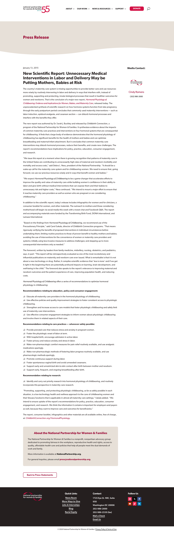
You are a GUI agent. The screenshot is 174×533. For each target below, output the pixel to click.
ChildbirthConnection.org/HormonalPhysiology (48, 418)
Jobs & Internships (71, 505)
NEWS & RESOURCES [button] (101, 9)
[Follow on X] (134, 499)
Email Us (97, 520)
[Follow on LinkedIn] (139, 504)
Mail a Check (99, 516)
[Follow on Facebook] (139, 499)
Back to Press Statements (40, 475)
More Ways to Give (71, 502)
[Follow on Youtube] (130, 504)
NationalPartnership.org (69, 454)
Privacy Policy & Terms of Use (106, 529)
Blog (71, 509)
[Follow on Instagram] (130, 499)
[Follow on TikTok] (134, 504)
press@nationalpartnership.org (75, 460)
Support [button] (119, 9)
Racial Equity (71, 512)
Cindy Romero (136, 92)
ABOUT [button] (69, 9)
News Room (71, 498)
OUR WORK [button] (82, 9)
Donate (137, 9)
